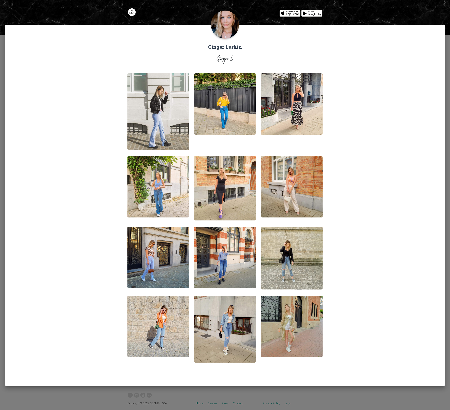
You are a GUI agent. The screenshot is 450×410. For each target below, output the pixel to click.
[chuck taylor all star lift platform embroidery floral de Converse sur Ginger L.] (225, 106)
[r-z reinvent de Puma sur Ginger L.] (225, 332)
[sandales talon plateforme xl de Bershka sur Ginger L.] (225, 191)
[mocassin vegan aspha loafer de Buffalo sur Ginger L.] (225, 260)
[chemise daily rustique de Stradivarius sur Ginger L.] (158, 329)
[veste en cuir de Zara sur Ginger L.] (158, 114)
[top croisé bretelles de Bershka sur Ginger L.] (292, 106)
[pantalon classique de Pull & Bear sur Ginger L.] (292, 189)
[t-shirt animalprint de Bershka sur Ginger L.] (158, 260)
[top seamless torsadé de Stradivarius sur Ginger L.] (158, 189)
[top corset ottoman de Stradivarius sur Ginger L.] (292, 260)
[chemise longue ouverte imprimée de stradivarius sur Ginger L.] (292, 329)
